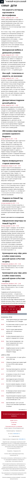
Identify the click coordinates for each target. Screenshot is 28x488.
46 (13, 309)
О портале (14, 422)
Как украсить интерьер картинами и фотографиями (12, 12)
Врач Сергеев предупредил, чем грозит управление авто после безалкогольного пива (14, 343)
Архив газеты (13, 420)
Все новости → (23, 409)
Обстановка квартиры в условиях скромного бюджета (12, 134)
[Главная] (16, 1)
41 (22, 306)
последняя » (13, 311)
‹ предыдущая (11, 306)
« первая (4, 306)
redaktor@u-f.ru (16, 433)
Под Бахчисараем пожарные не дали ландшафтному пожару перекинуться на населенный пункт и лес (16, 397)
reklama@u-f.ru (22, 439)
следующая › (5, 311)
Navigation (2, 1)
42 (2, 309)
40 (20, 306)
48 (19, 309)
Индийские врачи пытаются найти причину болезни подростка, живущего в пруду (15, 350)
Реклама (14, 424)
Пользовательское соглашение (13, 426)
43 (5, 309)
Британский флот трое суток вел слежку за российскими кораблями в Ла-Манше (16, 404)
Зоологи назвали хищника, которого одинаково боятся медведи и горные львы (16, 385)
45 (11, 309)
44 (8, 309)
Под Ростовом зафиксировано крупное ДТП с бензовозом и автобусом (14, 331)
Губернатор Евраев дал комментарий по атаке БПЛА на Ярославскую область (16, 364)
